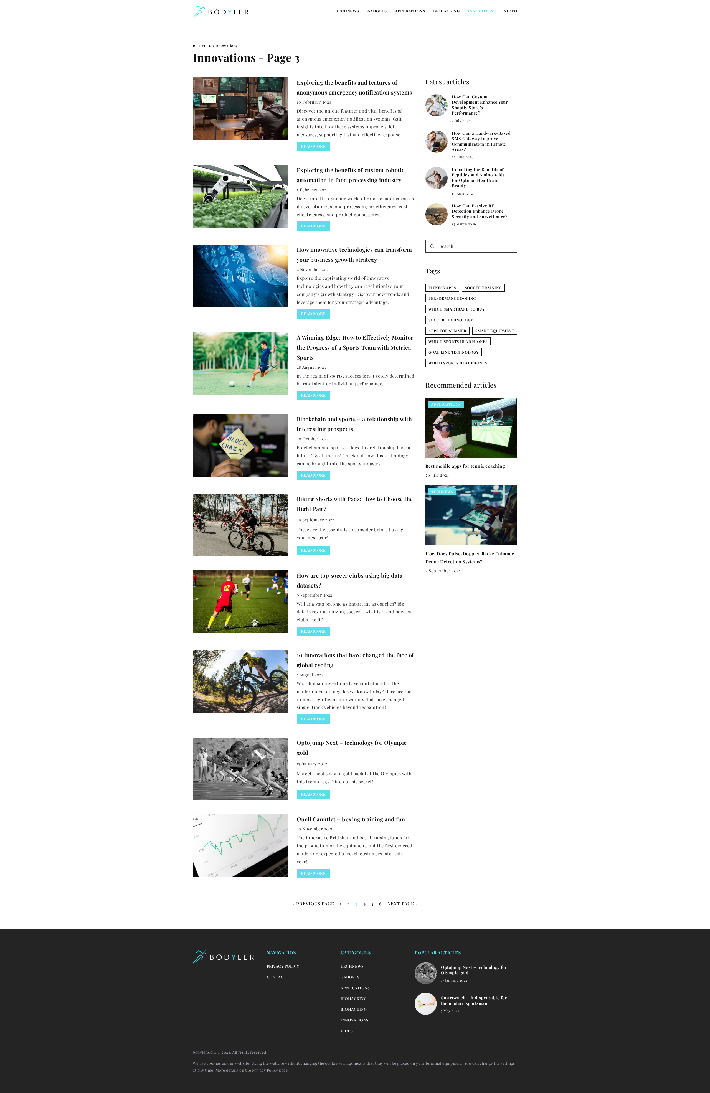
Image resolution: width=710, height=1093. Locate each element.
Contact (276, 977)
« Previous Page (313, 903)
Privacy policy (283, 966)
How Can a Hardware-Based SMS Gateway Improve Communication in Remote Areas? (481, 141)
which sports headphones (458, 341)
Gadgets (377, 11)
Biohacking (446, 11)
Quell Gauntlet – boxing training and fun (351, 819)
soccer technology (450, 319)
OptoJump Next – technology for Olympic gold (474, 970)
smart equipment (494, 330)
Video (511, 11)
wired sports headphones (457, 362)
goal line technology (453, 352)
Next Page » (402, 903)
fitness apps (442, 287)
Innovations (482, 11)
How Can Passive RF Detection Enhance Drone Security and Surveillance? (479, 211)
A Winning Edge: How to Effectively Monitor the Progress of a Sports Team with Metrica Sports (355, 347)
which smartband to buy (456, 309)
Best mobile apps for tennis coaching (465, 466)
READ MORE (313, 146)
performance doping (452, 298)
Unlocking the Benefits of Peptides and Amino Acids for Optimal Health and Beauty (478, 178)
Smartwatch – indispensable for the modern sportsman (474, 1000)
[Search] (432, 246)
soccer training (483, 287)
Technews (347, 11)
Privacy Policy (265, 1070)
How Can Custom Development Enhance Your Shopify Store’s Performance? (480, 105)
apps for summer (447, 330)
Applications (410, 11)
